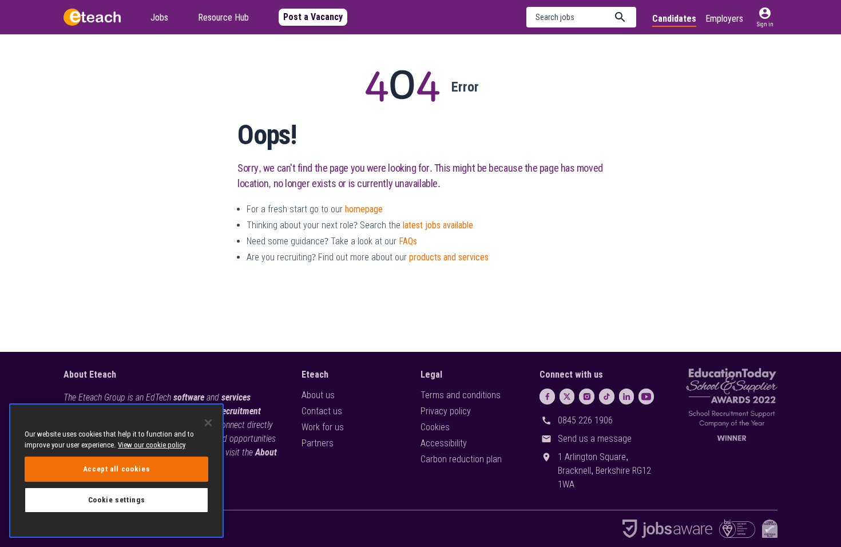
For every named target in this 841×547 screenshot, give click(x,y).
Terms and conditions (460, 395)
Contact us (322, 411)
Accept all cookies (116, 469)
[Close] (208, 422)
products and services (449, 257)
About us (318, 395)
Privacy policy (445, 411)
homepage (364, 209)
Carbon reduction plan (461, 459)
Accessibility (443, 443)
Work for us (323, 427)
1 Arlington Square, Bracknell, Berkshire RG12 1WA (604, 470)
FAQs (408, 241)
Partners (318, 443)
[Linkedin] (626, 397)
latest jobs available (438, 225)
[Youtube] (646, 397)
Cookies (435, 427)
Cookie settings (116, 500)
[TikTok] (606, 397)
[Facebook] (547, 397)
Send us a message (595, 438)
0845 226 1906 (585, 420)
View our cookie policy (151, 445)
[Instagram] (586, 397)
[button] (581, 17)
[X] (567, 397)
